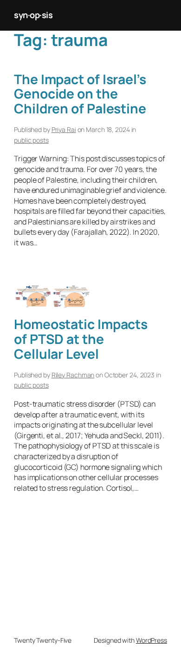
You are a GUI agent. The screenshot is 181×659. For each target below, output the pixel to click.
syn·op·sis (33, 14)
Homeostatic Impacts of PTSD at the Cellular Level (81, 339)
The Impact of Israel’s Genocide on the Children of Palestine (80, 94)
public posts (31, 140)
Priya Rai (64, 129)
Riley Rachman (73, 374)
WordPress (151, 640)
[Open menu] (161, 15)
